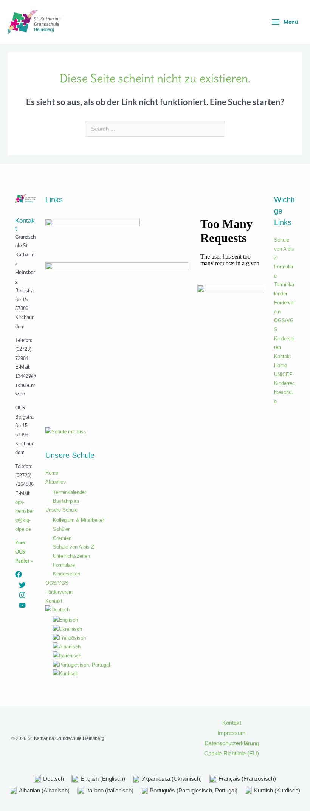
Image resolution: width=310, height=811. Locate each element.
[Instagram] (22, 595)
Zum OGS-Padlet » (24, 551)
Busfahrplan (66, 501)
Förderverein (59, 592)
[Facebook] (18, 574)
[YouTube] (22, 605)
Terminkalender (69, 492)
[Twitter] (22, 585)
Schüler (61, 529)
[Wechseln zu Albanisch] (120, 646)
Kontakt (53, 601)
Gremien (62, 538)
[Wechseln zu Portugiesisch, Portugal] (120, 665)
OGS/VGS (56, 583)
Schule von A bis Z (73, 547)
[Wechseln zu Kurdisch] (120, 673)
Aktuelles (55, 482)
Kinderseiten (66, 574)
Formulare (64, 565)
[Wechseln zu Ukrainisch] (120, 629)
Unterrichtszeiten (71, 556)
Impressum (231, 733)
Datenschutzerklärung (232, 743)
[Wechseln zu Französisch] (120, 638)
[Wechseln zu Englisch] (120, 620)
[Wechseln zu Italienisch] (120, 656)
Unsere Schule (61, 510)
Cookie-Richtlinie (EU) (231, 754)
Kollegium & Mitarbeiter (78, 520)
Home (51, 473)
